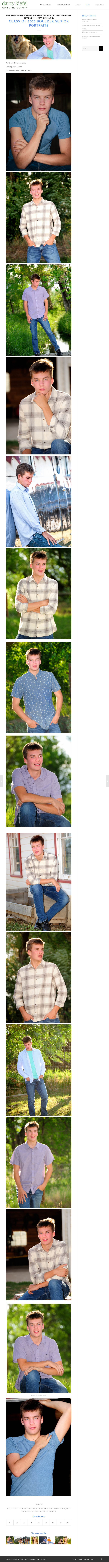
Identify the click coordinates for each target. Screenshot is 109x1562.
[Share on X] (17, 1523)
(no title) (84, 28)
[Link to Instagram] (101, 1559)
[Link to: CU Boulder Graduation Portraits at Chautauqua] (18, 1540)
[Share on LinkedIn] (38, 1523)
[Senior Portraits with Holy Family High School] (107, 781)
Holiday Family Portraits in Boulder (91, 25)
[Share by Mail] (67, 1523)
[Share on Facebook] (9, 1523)
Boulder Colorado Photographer (24, 1509)
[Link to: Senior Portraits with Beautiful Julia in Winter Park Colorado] (34, 1540)
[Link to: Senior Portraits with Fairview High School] (59, 1540)
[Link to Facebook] (98, 1559)
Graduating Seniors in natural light (51, 1509)
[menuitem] (45, 5)
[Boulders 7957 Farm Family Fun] (1, 781)
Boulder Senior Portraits (16, 15)
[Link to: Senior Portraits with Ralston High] (10, 1540)
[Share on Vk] (53, 1523)
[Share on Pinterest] (31, 1523)
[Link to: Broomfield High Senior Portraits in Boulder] (51, 1540)
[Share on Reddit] (60, 1523)
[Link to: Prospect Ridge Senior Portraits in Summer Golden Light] (67, 1540)
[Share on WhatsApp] (24, 1523)
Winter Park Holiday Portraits (89, 32)
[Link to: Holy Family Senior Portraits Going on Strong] (43, 1540)
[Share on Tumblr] (46, 1523)
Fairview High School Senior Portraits (40, 15)
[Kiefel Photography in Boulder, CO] (15, 4)
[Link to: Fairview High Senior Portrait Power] (26, 1540)
